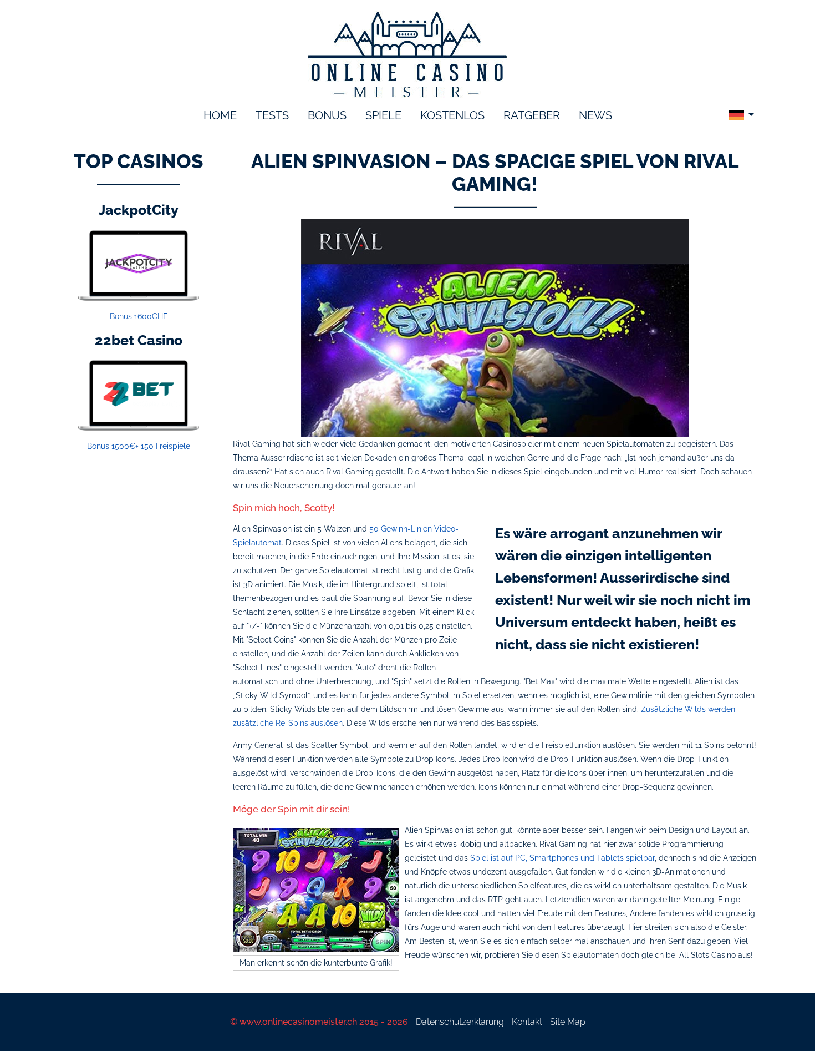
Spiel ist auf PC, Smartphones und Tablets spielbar (562, 857)
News (595, 115)
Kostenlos (452, 115)
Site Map (567, 1022)
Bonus (327, 115)
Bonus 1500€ (138, 446)
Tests (272, 115)
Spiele (383, 115)
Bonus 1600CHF (138, 316)
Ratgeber (531, 115)
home (220, 115)
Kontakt (527, 1022)
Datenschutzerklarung (460, 1022)
